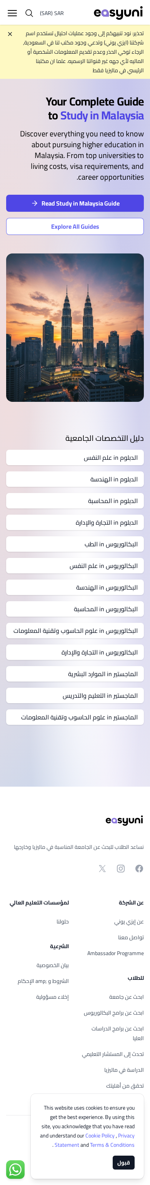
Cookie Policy (100, 1136)
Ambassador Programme (115, 953)
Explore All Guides (75, 226)
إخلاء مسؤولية (52, 997)
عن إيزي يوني (129, 921)
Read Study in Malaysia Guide (81, 203)
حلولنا (63, 921)
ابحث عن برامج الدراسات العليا (118, 1033)
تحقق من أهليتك (125, 1086)
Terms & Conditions (94, 1145)
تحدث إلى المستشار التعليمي (113, 1054)
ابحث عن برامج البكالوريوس (114, 1013)
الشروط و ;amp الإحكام (43, 981)
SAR (52, 13)
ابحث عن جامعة (126, 997)
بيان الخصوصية (53, 965)
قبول (123, 1163)
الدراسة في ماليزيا (124, 1070)
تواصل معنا (131, 937)
